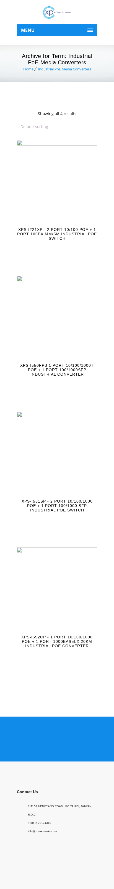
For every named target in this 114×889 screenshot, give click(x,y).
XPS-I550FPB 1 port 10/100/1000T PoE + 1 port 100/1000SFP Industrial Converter (57, 369)
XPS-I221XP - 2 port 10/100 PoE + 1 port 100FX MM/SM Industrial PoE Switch (57, 234)
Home (28, 69)
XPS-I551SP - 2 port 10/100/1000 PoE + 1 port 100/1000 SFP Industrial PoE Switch (57, 505)
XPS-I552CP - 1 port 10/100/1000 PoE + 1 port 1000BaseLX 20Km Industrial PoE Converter (57, 641)
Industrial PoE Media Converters (64, 69)
